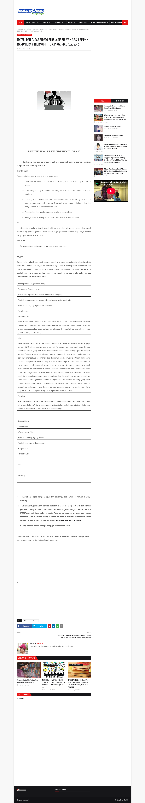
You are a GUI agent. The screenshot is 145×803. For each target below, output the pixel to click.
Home (19, 29)
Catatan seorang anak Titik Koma (113, 135)
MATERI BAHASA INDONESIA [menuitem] (99, 22)
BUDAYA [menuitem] (70, 22)
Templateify (26, 800)
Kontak (126, 800)
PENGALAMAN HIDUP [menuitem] (117, 22)
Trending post (119, 101)
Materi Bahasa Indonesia (30, 29)
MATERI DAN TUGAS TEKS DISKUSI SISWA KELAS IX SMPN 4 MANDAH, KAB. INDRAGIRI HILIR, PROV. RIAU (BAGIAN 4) (54, 683)
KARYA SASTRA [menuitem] (58, 22)
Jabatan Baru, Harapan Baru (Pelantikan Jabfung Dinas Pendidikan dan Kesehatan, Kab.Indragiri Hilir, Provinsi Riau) (116, 171)
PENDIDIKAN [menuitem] (46, 22)
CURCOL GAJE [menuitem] (83, 22)
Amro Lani (22, 48)
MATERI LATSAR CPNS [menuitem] (32, 22)
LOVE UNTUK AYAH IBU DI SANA (112, 126)
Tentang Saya (119, 800)
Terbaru (102, 101)
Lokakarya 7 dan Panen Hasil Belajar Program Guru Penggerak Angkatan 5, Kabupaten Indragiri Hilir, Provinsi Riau (115, 117)
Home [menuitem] (20, 22)
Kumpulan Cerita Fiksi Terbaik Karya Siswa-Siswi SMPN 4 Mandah (27, 681)
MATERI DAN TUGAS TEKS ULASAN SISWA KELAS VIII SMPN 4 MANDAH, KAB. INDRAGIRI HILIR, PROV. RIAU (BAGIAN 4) (78, 683)
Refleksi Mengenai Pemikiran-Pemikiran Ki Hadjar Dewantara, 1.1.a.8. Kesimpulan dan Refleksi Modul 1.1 (115, 146)
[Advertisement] (87, 12)
